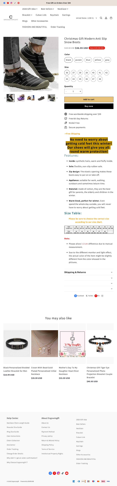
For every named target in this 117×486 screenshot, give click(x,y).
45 (80, 79)
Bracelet (26, 15)
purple (78, 59)
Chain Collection (13, 440)
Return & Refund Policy (50, 440)
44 (73, 79)
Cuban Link (41, 15)
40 (93, 72)
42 (106, 72)
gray (107, 59)
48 (100, 79)
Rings (25, 21)
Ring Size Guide (13, 432)
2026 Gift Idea (29, 9)
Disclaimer (11, 445)
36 (67, 72)
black (68, 59)
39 (87, 72)
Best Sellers (46, 9)
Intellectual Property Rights (52, 453)
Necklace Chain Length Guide (18, 423)
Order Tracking (58, 27)
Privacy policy (47, 436)
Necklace (62, 9)
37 (73, 72)
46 (87, 79)
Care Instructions (13, 436)
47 (93, 79)
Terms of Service (48, 449)
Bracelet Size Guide (14, 427)
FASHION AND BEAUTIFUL (34, 27)
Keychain (54, 15)
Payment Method (48, 432)
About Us (45, 423)
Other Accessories (39, 21)
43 (67, 79)
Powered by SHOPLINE (27, 481)
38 (80, 72)
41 (100, 72)
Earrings (66, 15)
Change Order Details (15, 453)
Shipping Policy (48, 445)
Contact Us (46, 427)
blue (88, 59)
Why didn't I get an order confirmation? (22, 458)
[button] (101, 18)
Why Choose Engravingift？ (17, 462)
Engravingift (15, 481)
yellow (98, 59)
